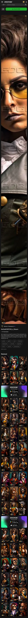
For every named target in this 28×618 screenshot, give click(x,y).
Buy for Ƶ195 (17, 9)
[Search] (25, 4)
